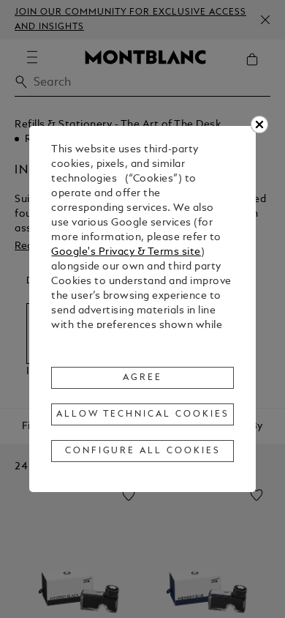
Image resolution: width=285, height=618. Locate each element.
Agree (142, 377)
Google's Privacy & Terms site (126, 252)
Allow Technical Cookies (142, 414)
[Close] (259, 124)
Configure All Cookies (143, 451)
